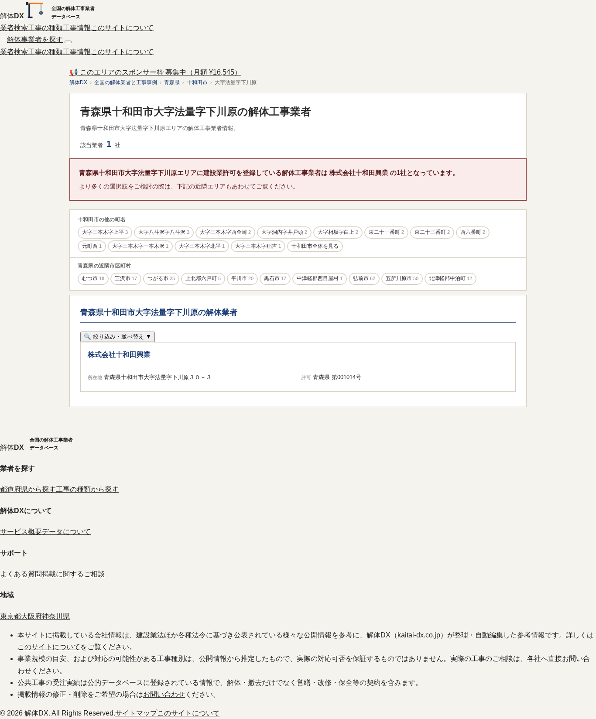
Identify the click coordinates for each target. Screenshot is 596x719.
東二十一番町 (386, 232)
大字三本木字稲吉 (258, 246)
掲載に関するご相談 (73, 574)
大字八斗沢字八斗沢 (163, 232)
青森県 (172, 82)
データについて (66, 531)
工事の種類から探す (87, 489)
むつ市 (93, 278)
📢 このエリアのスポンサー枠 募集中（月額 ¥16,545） (155, 72)
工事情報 (77, 27)
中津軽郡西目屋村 (320, 278)
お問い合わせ (164, 694)
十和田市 (197, 82)
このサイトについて (122, 27)
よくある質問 (21, 574)
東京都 (10, 616)
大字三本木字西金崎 (225, 232)
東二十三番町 (432, 232)
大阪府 (31, 616)
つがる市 (161, 278)
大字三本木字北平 (202, 246)
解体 (12, 16)
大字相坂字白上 (338, 232)
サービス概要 (21, 531)
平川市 (242, 278)
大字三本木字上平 (105, 232)
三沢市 (126, 278)
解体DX (78, 82)
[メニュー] (68, 42)
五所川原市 (402, 278)
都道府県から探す (28, 489)
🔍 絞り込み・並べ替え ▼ (117, 336)
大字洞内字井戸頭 (284, 232)
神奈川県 (56, 616)
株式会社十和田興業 (119, 354)
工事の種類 (45, 27)
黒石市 (275, 278)
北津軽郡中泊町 (450, 278)
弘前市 (364, 278)
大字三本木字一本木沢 (140, 246)
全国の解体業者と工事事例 (125, 82)
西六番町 (472, 232)
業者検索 (14, 27)
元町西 (92, 246)
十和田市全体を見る (315, 246)
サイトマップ (136, 713)
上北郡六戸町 (203, 278)
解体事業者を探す (35, 39)
